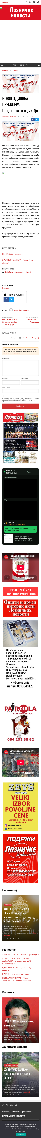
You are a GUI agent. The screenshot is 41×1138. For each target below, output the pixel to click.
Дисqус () (35, 338)
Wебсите (6, 387)
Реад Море (17, 1040)
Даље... (26, 1092)
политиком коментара (11, 353)
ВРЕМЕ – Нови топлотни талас (15, 974)
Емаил (24, 379)
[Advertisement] (20, 41)
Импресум (6, 1112)
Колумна (8, 1017)
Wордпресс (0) (16, 338)
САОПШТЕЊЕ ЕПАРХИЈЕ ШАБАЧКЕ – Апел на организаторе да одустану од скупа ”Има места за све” (19, 915)
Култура (5, 288)
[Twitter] (38, 2)
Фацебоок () (27, 338)
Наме (5, 379)
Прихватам (21, 1134)
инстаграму (19, 272)
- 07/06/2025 (7, 1081)
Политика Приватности (22, 1112)
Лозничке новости (20, 65)
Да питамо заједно (11, 1065)
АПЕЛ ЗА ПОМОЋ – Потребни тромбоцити (20, 955)
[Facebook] (26, 2)
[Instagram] (30, 2)
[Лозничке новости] (20, 12)
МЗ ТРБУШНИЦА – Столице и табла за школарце (10, 322)
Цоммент (6, 358)
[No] (38, 1130)
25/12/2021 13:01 (22, 116)
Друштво (8, 904)
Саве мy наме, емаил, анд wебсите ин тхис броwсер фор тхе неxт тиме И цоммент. (20, 400)
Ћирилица (5, 2)
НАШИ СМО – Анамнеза (12, 254)
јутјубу (29, 272)
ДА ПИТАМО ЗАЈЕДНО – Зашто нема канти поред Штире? (17, 1073)
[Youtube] (34, 2)
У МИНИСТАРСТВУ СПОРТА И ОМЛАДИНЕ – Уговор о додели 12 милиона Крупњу (16, 961)
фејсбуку (9, 272)
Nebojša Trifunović (10, 116)
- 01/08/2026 (19, 1029)
